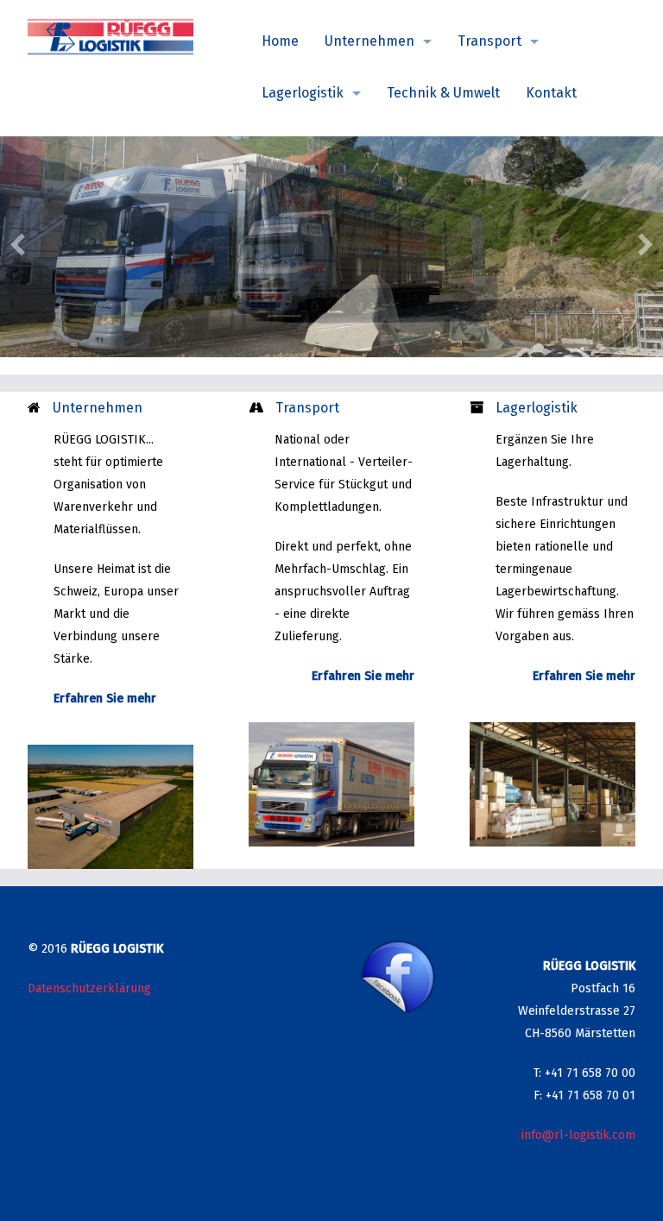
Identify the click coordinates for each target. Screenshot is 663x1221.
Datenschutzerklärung (89, 988)
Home (280, 41)
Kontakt (551, 93)
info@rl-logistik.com (578, 1135)
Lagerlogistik (303, 93)
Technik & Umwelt (443, 93)
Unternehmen (369, 41)
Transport (489, 41)
